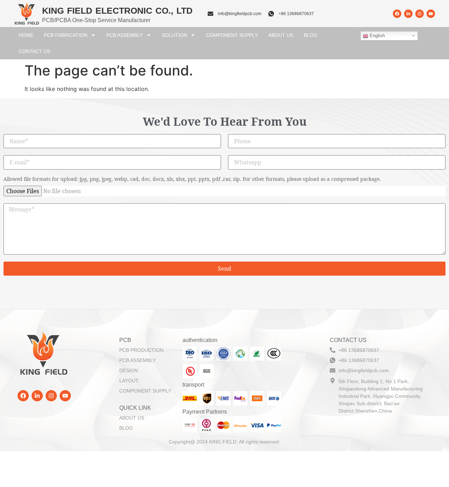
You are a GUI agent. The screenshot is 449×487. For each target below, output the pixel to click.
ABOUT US (280, 35)
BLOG (310, 35)
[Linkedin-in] (408, 13)
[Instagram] (419, 13)
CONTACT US (34, 51)
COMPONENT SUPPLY (232, 35)
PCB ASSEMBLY (124, 35)
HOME (26, 35)
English (376, 35)
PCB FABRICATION (65, 35)
